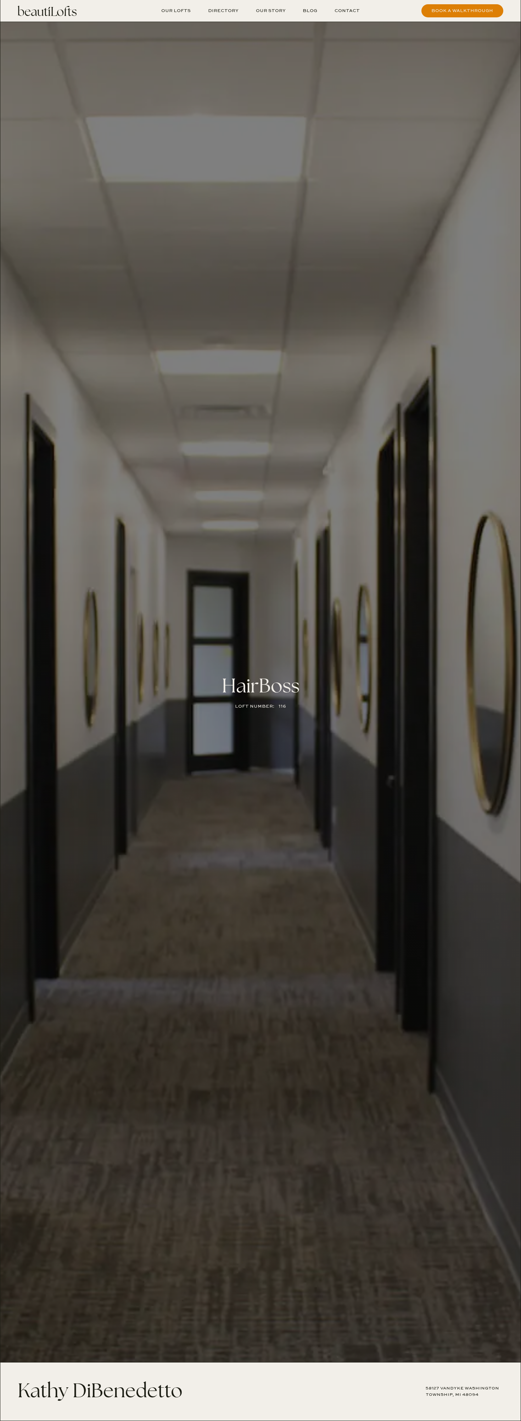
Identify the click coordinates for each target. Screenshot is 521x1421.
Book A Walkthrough (462, 10)
